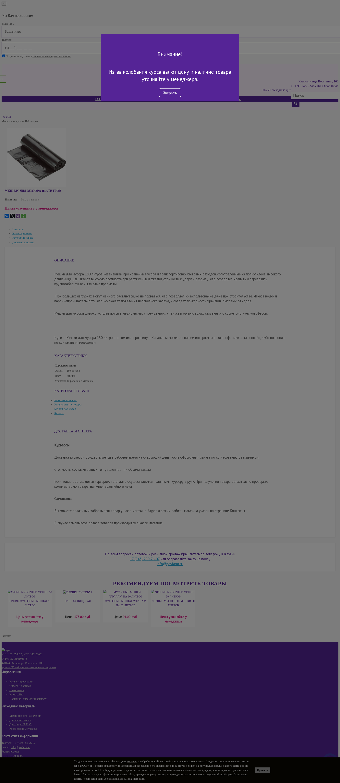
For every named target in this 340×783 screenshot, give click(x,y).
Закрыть (170, 92)
